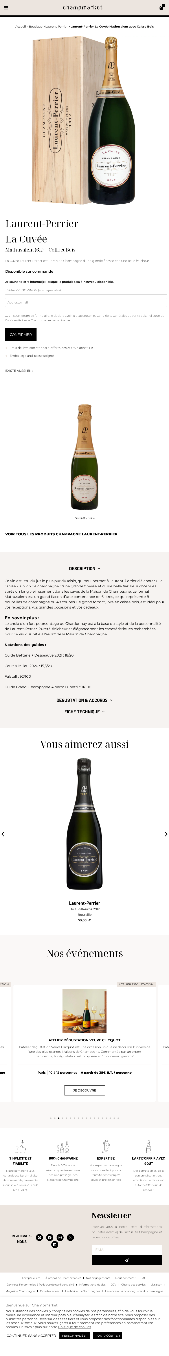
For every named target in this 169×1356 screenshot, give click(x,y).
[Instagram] (60, 1237)
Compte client (31, 1278)
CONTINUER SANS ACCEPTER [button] (31, 1336)
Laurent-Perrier (56, 26)
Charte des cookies (133, 1284)
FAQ (143, 1278)
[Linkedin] (54, 1244)
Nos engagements (98, 1278)
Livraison (156, 1284)
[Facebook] (49, 1237)
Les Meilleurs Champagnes (82, 1291)
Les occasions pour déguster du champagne (134, 1291)
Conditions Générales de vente (119, 315)
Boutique (35, 26)
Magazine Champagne (20, 1291)
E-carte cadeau (50, 1291)
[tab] (84, 568)
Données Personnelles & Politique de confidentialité (40, 1284)
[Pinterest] (39, 1237)
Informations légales (92, 1284)
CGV (113, 1284)
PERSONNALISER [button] (74, 1335)
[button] (6, 8)
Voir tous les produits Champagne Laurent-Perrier (61, 534)
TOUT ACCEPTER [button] (108, 1335)
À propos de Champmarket (63, 1278)
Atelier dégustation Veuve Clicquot (84, 1040)
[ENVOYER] (127, 1260)
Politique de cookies (74, 1327)
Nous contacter (125, 1278)
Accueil (20, 26)
